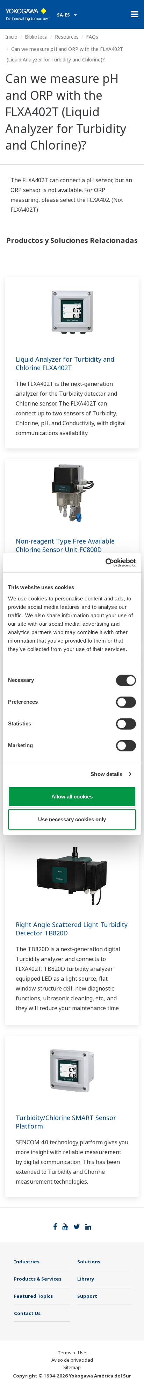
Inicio (11, 36)
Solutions (88, 1261)
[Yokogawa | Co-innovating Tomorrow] (27, 14)
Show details (106, 774)
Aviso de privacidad (72, 1360)
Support (87, 1296)
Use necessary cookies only (72, 819)
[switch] (126, 702)
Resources (67, 36)
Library (85, 1279)
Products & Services (38, 1279)
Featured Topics (33, 1296)
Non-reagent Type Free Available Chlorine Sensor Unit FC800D (65, 545)
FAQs (92, 36)
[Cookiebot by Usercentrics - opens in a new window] (105, 562)
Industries (26, 1261)
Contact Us (27, 1313)
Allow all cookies (72, 796)
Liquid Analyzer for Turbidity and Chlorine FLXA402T (65, 363)
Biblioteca (36, 36)
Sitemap (72, 1367)
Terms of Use (72, 1352)
